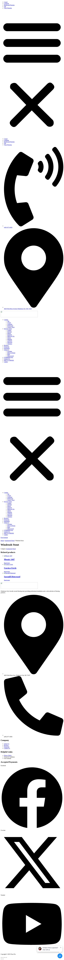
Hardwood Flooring (9, 5)
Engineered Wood (9, 540)
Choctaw (9, 344)
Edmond (9, 334)
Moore (9, 333)
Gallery (6, 362)
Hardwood (10, 325)
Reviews (6, 345)
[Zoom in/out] (1, 957)
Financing (6, 347)
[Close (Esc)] (6, 957)
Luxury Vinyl (10, 327)
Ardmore (9, 341)
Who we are (10, 356)
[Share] (4, 957)
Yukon (9, 337)
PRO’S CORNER (9, 360)
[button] (32, 73)
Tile (5, 6)
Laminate (6, 3)
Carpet (6, 2)
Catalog (6, 319)
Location (9, 351)
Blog (8, 354)
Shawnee (9, 342)
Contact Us (7, 359)
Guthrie (9, 330)
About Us (6, 350)
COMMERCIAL (8, 357)
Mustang (9, 339)
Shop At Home (11, 353)
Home (2, 540)
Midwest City (10, 336)
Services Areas (8, 328)
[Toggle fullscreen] (3, 957)
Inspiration (7, 348)
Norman (9, 331)
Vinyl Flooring (8, 8)
